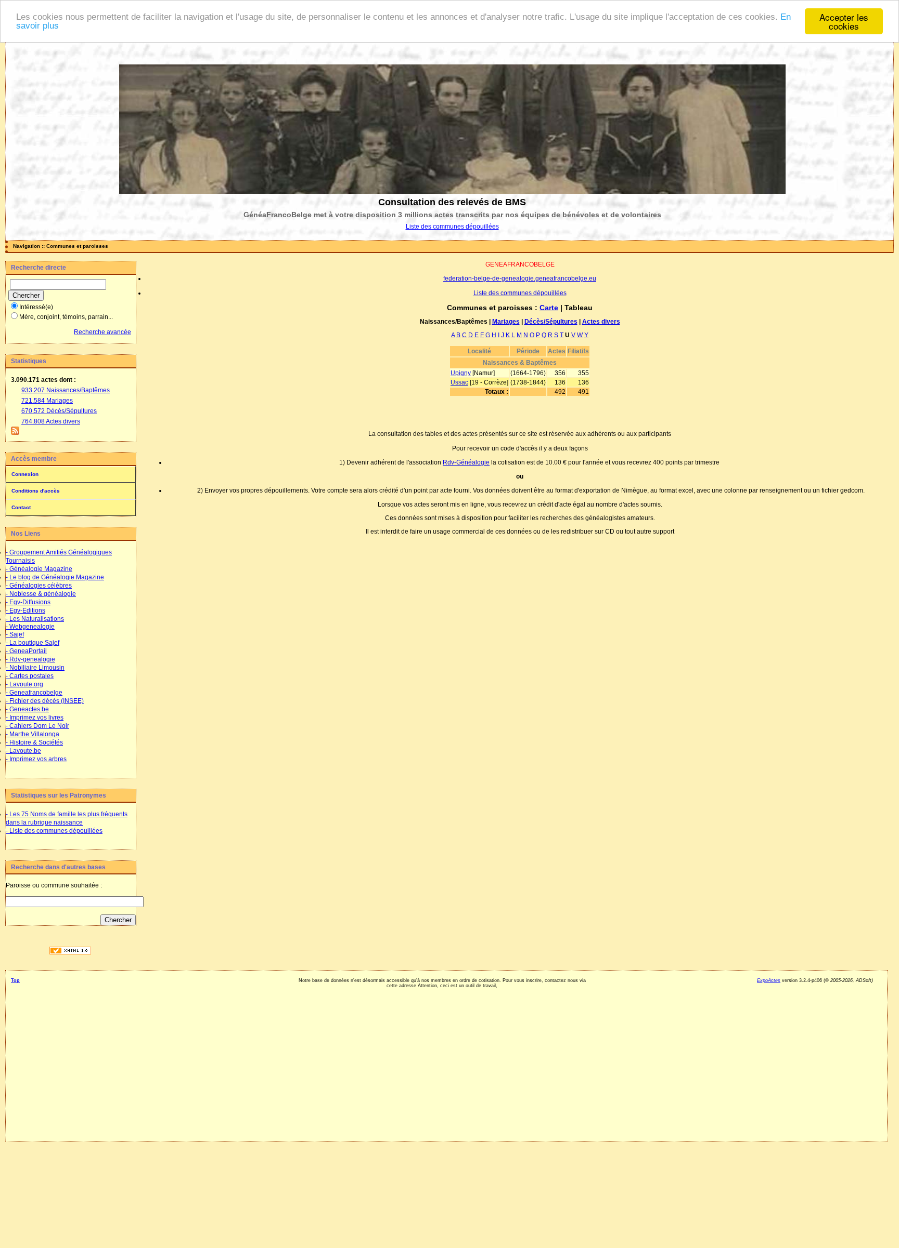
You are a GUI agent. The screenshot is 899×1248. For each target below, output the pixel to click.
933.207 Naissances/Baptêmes (65, 390)
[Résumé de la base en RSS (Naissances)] (15, 432)
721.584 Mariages (47, 400)
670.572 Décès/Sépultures (59, 411)
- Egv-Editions (25, 610)
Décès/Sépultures (550, 321)
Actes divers (601, 321)
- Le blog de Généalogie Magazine (55, 577)
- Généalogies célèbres (39, 585)
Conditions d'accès (35, 491)
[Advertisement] (70, 1092)
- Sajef (15, 634)
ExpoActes (768, 980)
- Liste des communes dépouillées (54, 830)
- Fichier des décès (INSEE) (45, 701)
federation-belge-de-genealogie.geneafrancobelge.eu (519, 278)
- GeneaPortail (26, 651)
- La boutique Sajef (32, 642)
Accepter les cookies (843, 21)
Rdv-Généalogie (466, 462)
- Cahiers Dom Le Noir (37, 725)
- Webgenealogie (30, 626)
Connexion (24, 474)
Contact (21, 507)
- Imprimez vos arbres (36, 759)
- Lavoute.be (23, 750)
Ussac (459, 382)
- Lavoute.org (24, 684)
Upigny (461, 373)
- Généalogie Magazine (39, 569)
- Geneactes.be (27, 709)
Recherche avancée (102, 332)
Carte (549, 307)
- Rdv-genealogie (30, 659)
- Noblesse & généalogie (41, 594)
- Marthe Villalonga (32, 734)
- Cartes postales (30, 676)
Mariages (506, 321)
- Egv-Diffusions (28, 602)
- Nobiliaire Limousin (35, 667)
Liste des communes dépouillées (452, 226)
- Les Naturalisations (35, 618)
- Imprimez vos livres (34, 717)
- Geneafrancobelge (34, 692)
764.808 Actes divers (50, 421)
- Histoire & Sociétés (34, 742)
